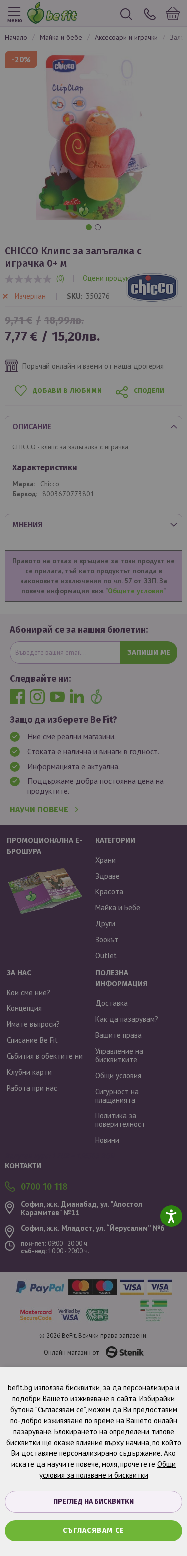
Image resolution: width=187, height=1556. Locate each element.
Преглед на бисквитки (93, 1501)
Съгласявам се (94, 1530)
